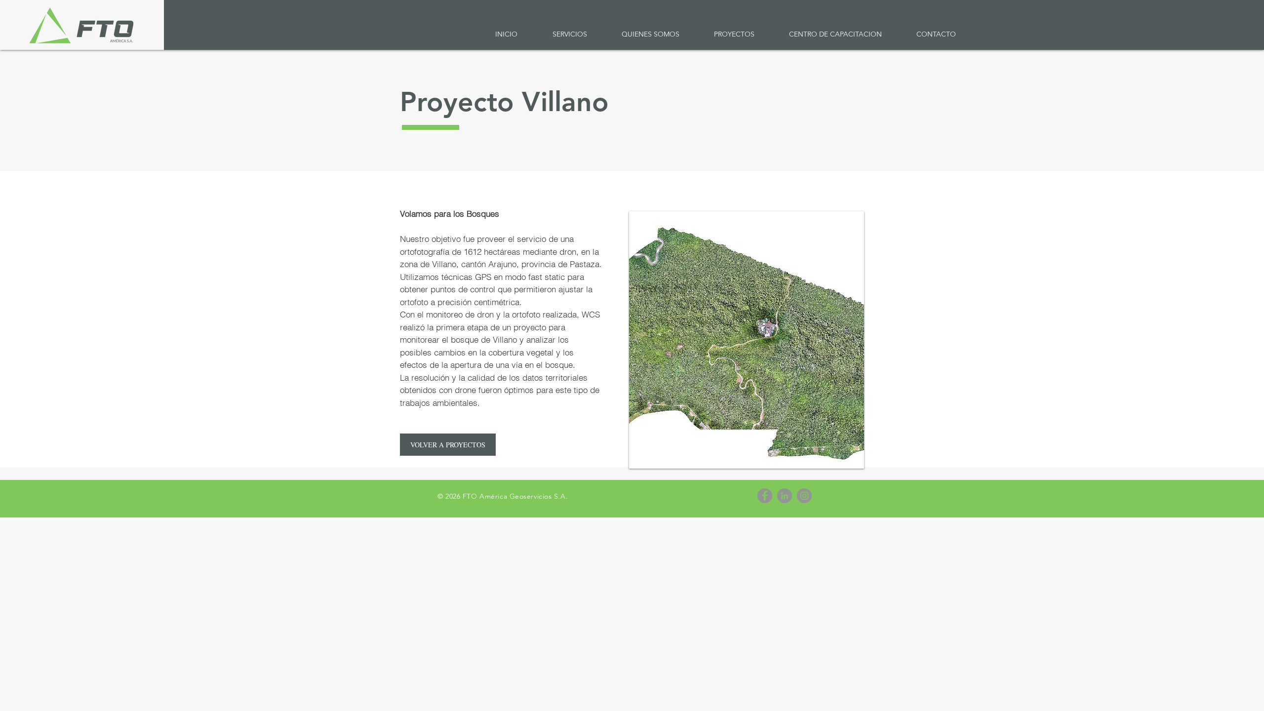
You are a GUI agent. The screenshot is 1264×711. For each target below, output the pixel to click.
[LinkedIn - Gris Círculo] (784, 495)
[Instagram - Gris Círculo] (804, 495)
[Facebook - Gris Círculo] (764, 495)
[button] (569, 34)
